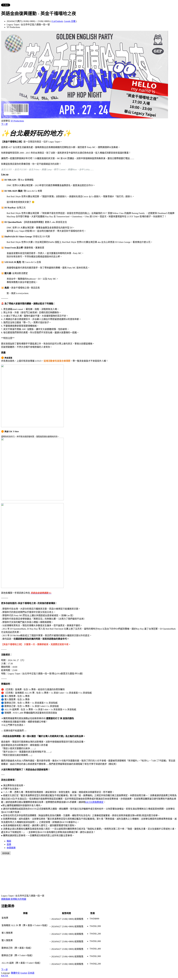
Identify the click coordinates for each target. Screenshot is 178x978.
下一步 (4, 124)
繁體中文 (15, 973)
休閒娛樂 (11, 848)
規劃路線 (6, 899)
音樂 (9, 844)
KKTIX (4, 975)
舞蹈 (9, 841)
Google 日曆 (70, 21)
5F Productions (17, 121)
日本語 (31, 973)
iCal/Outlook (57, 21)
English (23, 973)
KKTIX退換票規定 (94, 802)
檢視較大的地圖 (18, 899)
